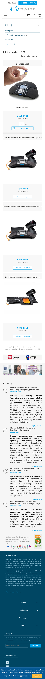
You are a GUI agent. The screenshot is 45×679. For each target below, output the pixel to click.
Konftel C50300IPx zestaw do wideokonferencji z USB (22, 138)
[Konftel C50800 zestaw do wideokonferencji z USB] (22, 297)
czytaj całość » (37, 426)
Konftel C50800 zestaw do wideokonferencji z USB (22, 277)
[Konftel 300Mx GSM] (22, 84)
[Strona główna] (22, 8)
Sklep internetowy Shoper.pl (13, 592)
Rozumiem (36, 676)
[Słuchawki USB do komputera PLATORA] (22, 369)
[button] (9, 15)
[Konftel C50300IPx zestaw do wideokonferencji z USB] (22, 158)
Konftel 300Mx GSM (22, 64)
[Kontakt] (28, 15)
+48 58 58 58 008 (26, 3)
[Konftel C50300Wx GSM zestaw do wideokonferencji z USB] (22, 229)
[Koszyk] (39, 15)
